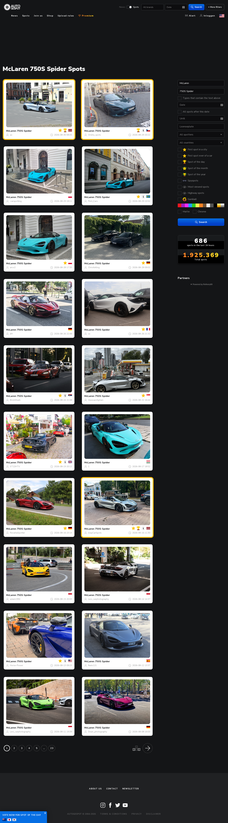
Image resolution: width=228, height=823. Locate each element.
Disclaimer (153, 814)
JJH (11, 333)
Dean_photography (97, 731)
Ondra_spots (94, 134)
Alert (192, 15)
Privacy (137, 814)
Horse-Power (16, 665)
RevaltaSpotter (17, 532)
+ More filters (215, 7)
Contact (112, 788)
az (11, 134)
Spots (136, 7)
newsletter (130, 788)
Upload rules (66, 15)
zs (89, 333)
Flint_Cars (93, 201)
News (122, 7)
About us (95, 788)
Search (198, 7)
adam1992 (15, 599)
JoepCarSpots (95, 532)
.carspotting (16, 201)
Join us (38, 15)
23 (51, 748)
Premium (87, 15)
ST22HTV (15, 466)
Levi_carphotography (98, 599)
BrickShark (15, 400)
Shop (50, 15)
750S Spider (24, 131)
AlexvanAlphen (95, 400)
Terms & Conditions (113, 814)
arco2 (13, 267)
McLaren (11, 131)
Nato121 (92, 665)
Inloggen (209, 15)
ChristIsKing (94, 267)
